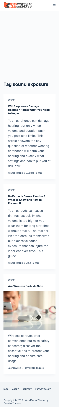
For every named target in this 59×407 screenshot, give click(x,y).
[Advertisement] (29, 42)
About (15, 389)
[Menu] (54, 5)
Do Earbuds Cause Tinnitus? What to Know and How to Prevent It (26, 200)
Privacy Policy (43, 389)
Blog (5, 389)
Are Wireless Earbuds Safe (25, 286)
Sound (11, 100)
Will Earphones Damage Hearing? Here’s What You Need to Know (29, 110)
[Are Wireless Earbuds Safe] (29, 310)
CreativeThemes (12, 403)
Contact (27, 389)
